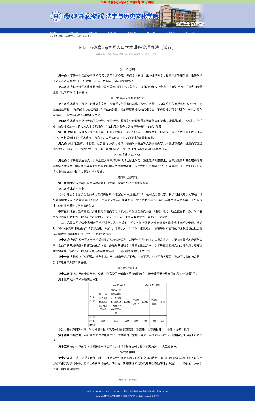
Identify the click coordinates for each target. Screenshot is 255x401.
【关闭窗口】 (122, 380)
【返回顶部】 (133, 380)
